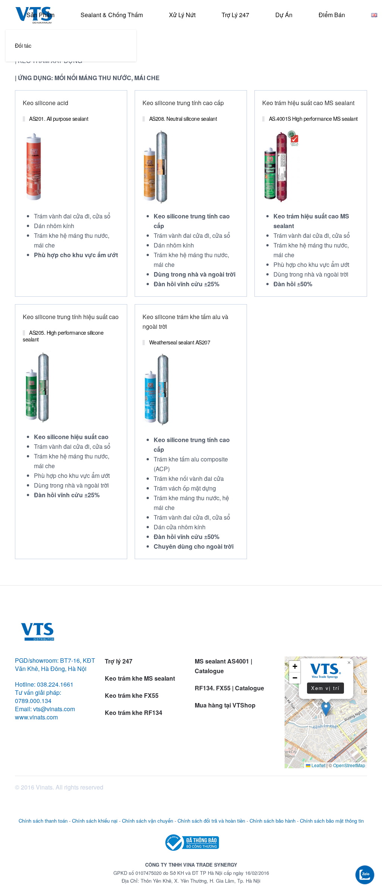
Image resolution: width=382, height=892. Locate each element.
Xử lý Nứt (182, 14)
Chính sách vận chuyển (147, 820)
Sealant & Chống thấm (112, 14)
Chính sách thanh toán (43, 820)
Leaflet (317, 765)
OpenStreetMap (349, 765)
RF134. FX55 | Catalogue (230, 688)
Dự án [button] (283, 14)
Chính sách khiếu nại (95, 820)
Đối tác (23, 45)
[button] (326, 708)
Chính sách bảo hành (272, 820)
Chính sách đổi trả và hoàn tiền (211, 820)
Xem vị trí (325, 687)
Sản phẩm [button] (40, 14)
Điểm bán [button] (332, 14)
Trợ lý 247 (235, 14)
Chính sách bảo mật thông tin (332, 820)
